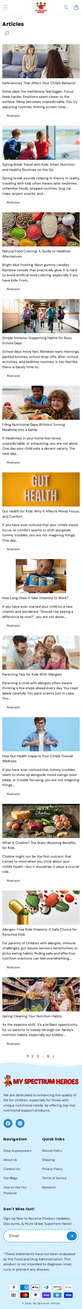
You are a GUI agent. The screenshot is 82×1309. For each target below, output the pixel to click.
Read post (13, 115)
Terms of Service (54, 1178)
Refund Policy (52, 1151)
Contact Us (11, 1169)
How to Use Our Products (15, 1190)
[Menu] (6, 8)
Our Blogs (10, 1178)
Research (49, 1187)
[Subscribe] (72, 1236)
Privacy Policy (52, 1169)
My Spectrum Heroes (46, 1303)
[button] (66, 8)
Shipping (48, 1160)
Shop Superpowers (17, 1151)
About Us (10, 1160)
